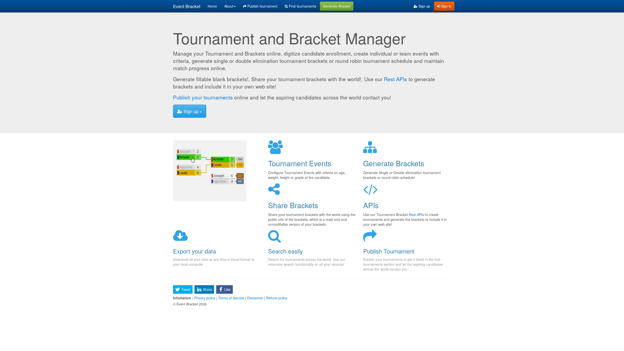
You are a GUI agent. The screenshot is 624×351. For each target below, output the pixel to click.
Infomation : (183, 297)
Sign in (445, 6)
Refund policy (276, 297)
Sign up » (192, 111)
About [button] (228, 6)
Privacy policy (204, 297)
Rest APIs (395, 79)
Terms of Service (231, 297)
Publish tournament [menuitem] (261, 6)
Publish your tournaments (203, 97)
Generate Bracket (336, 6)
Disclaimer (255, 297)
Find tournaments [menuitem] (302, 6)
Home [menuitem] (212, 6)
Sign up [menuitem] (424, 6)
